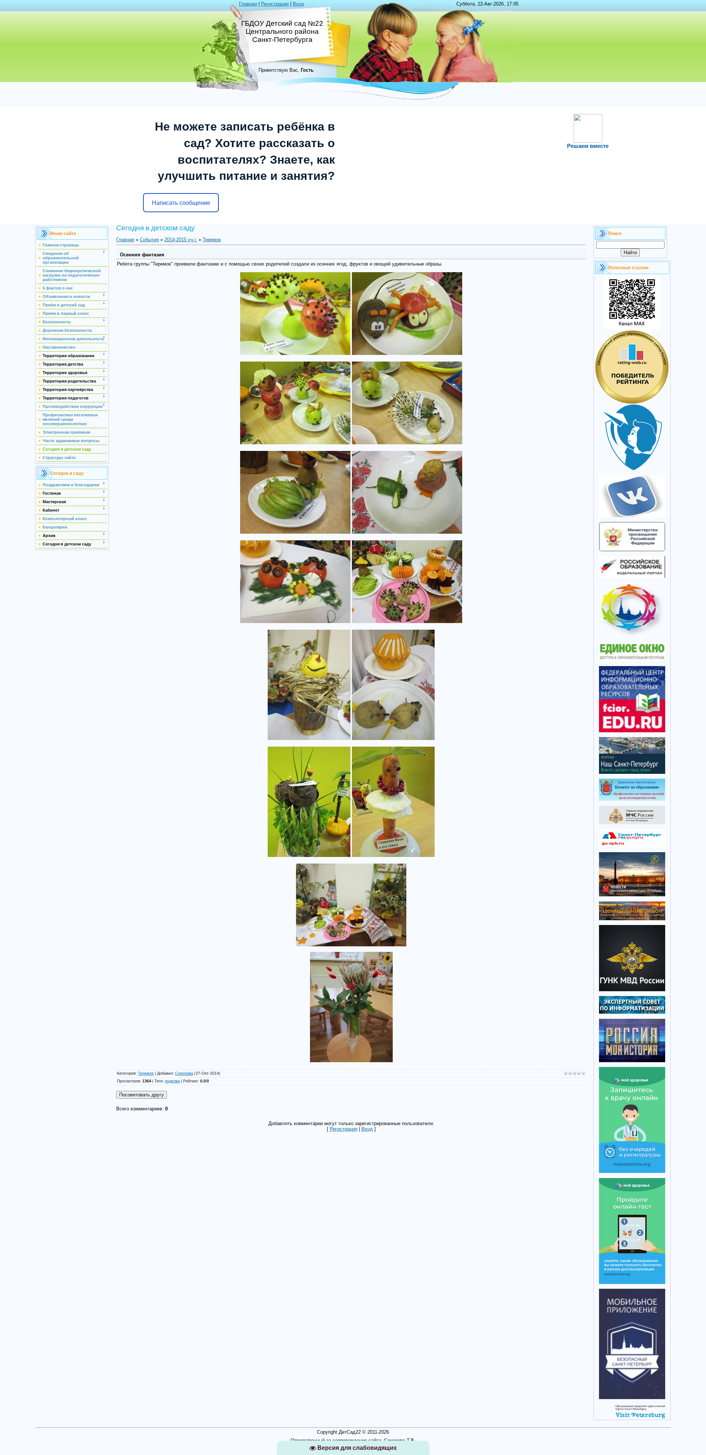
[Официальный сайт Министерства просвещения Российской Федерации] (632, 549)
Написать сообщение (181, 203)
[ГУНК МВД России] (632, 989)
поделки (172, 1081)
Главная (248, 4)
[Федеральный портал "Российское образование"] (632, 576)
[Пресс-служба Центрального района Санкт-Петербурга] (632, 918)
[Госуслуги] (632, 846)
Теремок (212, 239)
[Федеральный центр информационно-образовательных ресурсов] (632, 730)
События (149, 239)
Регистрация (275, 4)
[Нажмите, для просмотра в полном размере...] (295, 353)
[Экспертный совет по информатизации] (632, 1012)
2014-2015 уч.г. (180, 239)
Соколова (184, 1073)
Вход (298, 4)
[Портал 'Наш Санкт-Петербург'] (632, 772)
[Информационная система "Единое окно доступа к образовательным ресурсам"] (632, 659)
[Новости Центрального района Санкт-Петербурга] (632, 894)
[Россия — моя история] (632, 1060)
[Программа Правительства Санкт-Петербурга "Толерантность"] (632, 636)
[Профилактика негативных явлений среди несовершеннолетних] (632, 799)
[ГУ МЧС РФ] (632, 822)
